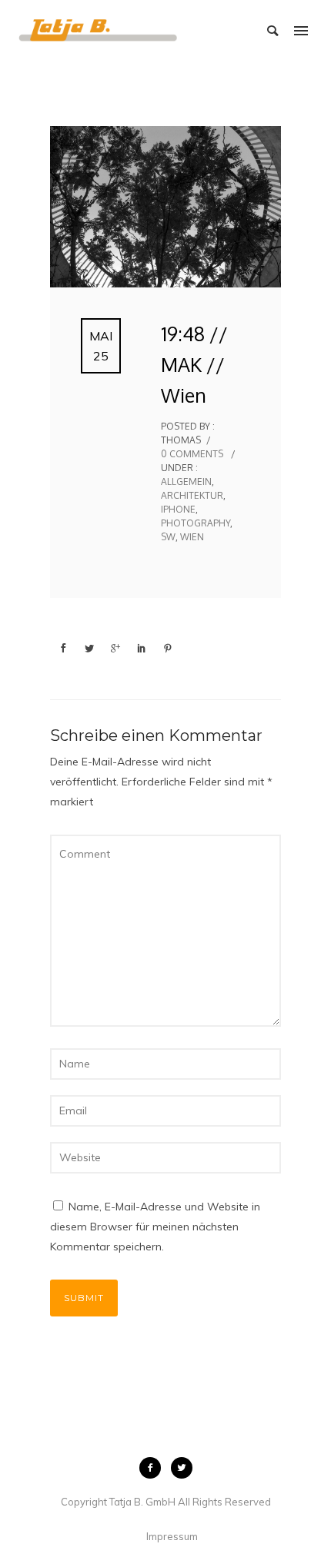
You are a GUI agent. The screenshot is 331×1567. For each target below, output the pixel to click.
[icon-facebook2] (154, 1468)
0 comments (192, 454)
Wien (192, 537)
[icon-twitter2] (181, 1468)
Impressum (172, 1536)
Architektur (192, 495)
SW (168, 537)
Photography (195, 523)
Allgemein (186, 481)
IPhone (178, 509)
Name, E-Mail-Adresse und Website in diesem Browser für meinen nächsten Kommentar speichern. (155, 1226)
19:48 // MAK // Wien (194, 364)
